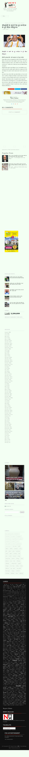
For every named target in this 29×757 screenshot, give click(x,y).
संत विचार (5, 686)
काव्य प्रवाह (22, 615)
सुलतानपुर (8, 693)
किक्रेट (14, 618)
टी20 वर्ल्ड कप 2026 (13, 631)
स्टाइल (17, 698)
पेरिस (7, 646)
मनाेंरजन (24, 659)
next (6, 500)
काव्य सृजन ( (19, 616)
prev (5, 500)
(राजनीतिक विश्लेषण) (6, 585)
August (6, 332)
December (7, 343)
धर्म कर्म (18, 636)
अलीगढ (7, 548)
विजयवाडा (24, 679)
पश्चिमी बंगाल (5, 644)
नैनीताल (4, 641)
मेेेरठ (17, 667)
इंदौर (6, 551)
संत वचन (24, 684)
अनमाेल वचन (5, 601)
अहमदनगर (17, 604)
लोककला (8, 678)
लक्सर (18, 673)
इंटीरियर (15, 608)
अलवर (24, 603)
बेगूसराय (20, 655)
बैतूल (15, 656)
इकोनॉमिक (6, 608)
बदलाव (25, 650)
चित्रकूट (12, 626)
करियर (15, 613)
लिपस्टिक (19, 677)
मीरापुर (17, 663)
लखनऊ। (4, 674)
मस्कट (21, 662)
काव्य (18, 615)
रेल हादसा (9, 673)
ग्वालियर (7, 625)
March (6, 339)
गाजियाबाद (18, 561)
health (15, 593)
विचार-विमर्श (20, 679)
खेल (14, 561)
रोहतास (14, 673)
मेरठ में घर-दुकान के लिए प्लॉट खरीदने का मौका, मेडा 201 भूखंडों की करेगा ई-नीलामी (17, 303)
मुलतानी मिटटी (22, 665)
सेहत (25, 693)
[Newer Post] (4, 146)
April (6, 337)
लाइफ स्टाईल (22, 675)
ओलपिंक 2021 (9, 611)
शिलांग (12, 683)
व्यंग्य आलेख (12, 682)
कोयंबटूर (17, 558)
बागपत (25, 651)
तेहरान (4, 635)
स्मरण (20, 698)
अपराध (20, 601)
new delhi (8, 543)
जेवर (13, 630)
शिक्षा (9, 683)
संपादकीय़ (4, 687)
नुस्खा (20, 640)
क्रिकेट (14, 620)
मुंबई (9, 665)
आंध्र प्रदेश (9, 606)
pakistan (19, 543)
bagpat (19, 536)
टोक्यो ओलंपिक (23, 631)
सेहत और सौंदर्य (14, 695)
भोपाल (23, 657)
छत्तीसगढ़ (7, 568)
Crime (22, 590)
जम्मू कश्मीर (14, 629)
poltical (10, 599)
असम (13, 604)
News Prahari (6, 29)
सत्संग (10, 686)
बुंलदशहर (22, 654)
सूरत (17, 693)
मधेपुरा (7, 659)
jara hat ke (20, 594)
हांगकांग (10, 702)
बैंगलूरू (11, 656)
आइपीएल (8, 605)
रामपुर (23, 670)
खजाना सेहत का (23, 620)
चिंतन (8, 626)
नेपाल (24, 640)
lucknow (8, 541)
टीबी (18, 631)
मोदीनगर (4, 668)
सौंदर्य (5, 698)
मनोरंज (9, 660)
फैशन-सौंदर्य (20, 650)
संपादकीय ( (12, 688)
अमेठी (19, 546)
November (7, 344)
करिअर (11, 613)
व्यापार (17, 682)
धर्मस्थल (4, 638)
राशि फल (12, 672)
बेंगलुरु (13, 655)
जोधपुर (17, 630)
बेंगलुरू (16, 655)
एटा (8, 610)
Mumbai (8, 536)
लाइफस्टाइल (5, 677)
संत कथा (15, 684)
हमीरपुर (21, 701)
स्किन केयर (12, 698)
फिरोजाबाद (16, 649)
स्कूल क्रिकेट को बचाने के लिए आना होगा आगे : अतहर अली (17, 290)
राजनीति (8, 670)
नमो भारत (4, 639)
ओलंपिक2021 (15, 611)
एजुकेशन (4, 610)
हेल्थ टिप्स (12, 703)
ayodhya (13, 536)
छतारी (19, 626)
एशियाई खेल (22, 610)
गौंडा (12, 624)
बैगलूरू (4, 656)
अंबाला (24, 601)
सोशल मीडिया (21, 697)
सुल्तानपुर (13, 693)
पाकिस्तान (10, 644)
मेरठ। (10, 667)
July (6, 333)
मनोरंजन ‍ (24, 660)
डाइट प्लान (10, 633)
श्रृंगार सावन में (7, 684)
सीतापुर (4, 693)
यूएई (7, 669)
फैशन (4, 650)
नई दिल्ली (18, 570)
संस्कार (19, 691)
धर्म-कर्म (22, 636)
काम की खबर (23, 614)
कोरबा (22, 558)
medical (23, 595)
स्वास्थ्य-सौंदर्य (17, 700)
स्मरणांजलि (24, 698)
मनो (5, 660)
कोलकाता (4, 620)
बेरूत (24, 655)
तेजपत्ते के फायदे (22, 634)
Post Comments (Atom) (13, 149)
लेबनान (4, 678)
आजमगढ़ (4, 606)
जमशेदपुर (23, 628)
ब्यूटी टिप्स (5, 657)
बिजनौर (23, 652)
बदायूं (8, 651)
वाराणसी (12, 678)
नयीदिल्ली (12, 573)
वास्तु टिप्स (9, 679)
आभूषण (14, 606)
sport (14, 600)
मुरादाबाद (16, 665)
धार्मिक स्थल (9, 638)
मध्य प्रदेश (12, 659)
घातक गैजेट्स (23, 625)
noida (13, 543)
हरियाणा (6, 702)
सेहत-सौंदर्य (8, 697)
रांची (3, 670)
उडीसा (11, 553)
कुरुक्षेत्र (19, 618)
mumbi (13, 541)
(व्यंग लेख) (13, 585)
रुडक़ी (25, 672)
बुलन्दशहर (4, 655)
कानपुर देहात (8, 558)
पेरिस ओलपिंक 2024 (13, 646)
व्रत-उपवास (21, 682)
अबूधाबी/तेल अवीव (5, 603)
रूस (5, 673)
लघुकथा (20, 674)
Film (4, 593)
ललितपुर (9, 675)
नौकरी (12, 641)
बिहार (4, 654)
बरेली (17, 651)
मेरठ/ (14, 667)
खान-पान (10, 621)
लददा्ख (25, 674)
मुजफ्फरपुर (17, 664)
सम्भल (13, 690)
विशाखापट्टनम (11, 680)
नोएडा (17, 573)
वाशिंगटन (21, 678)
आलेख (21, 606)
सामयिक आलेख (11, 692)
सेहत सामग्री (20, 696)
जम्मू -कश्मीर (12, 568)
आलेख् (25, 606)
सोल (16, 697)
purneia (15, 599)
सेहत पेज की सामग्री (13, 696)
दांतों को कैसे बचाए (15, 635)
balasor (11, 589)
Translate (13, 729)
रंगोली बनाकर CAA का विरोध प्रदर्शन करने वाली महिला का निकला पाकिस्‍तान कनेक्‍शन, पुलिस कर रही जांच (18, 164)
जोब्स (20, 630)
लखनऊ (22, 673)
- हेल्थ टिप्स (11, 584)
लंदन (5, 675)
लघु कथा (15, 674)
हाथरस (13, 702)
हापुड (20, 702)
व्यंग (3, 682)
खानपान (14, 621)
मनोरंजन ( (16, 662)
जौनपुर (23, 630)
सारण (16, 692)
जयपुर (6, 630)
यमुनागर (9, 668)
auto (18, 588)
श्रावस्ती (20, 683)
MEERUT (17, 533)
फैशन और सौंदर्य (9, 650)
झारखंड (4, 631)
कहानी (4, 614)
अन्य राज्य (14, 546)
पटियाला (23, 641)
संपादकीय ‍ (22, 687)
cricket (16, 590)
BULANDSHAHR (9, 533)
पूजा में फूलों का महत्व (16, 645)
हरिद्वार (25, 701)
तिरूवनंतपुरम (8, 570)
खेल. (25, 621)
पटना (19, 641)
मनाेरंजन (17, 659)
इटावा (14, 551)
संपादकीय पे (18, 688)
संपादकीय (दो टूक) (16, 687)
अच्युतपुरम (18, 600)
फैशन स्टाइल (15, 650)
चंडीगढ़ (17, 566)
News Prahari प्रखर (15, 746)
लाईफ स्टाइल (11, 677)
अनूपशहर (10, 601)
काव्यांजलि (5, 618)
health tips (22, 593)
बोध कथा (23, 656)
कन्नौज (4, 613)
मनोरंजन (14, 660)
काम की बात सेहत (12, 615)
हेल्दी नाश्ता (20, 703)
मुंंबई (12, 665)
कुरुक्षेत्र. (23, 618)
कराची (10, 556)
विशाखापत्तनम (16, 680)
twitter (18, 88)
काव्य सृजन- (24, 616)
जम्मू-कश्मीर (19, 629)
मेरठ (4, 667)
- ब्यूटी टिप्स (5, 584)
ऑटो (19, 553)
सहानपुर (23, 691)
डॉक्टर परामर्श (5, 634)
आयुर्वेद (17, 606)
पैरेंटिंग (18, 646)
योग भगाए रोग (12, 669)
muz (17, 541)
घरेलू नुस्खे (17, 625)
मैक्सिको (20, 667)
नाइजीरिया (9, 640)
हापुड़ (23, 702)
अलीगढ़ (11, 548)
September (7, 347)
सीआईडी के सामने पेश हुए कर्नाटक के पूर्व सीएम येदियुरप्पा (14, 23)
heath (4, 594)
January (6, 341)
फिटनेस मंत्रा (11, 649)
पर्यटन (17, 643)
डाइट (5, 633)
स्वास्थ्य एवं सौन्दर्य (11, 700)
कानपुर (19, 556)
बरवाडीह (12, 651)
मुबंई (5, 665)
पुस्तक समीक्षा (9, 645)
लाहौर (16, 677)
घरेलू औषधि (12, 625)
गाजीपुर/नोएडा (14, 563)
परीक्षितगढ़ (13, 643)
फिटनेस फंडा (5, 649)
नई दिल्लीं (18, 638)
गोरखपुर (7, 566)
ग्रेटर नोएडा (12, 566)
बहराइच (21, 651)
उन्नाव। (23, 609)
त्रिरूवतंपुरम (8, 635)
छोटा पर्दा (9, 628)
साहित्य (20, 692)
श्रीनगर (24, 683)
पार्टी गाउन (18, 644)
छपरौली (4, 628)
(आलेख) (16, 584)
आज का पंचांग (22, 605)
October (6, 346)
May (6, 336)
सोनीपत (13, 697)
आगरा (20, 548)
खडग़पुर (6, 621)
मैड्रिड (24, 667)
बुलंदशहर (16, 654)
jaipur (20, 538)
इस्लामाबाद (18, 551)
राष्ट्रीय (21, 672)
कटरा (7, 556)
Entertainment (12, 591)
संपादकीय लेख (5, 688)
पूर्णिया (22, 645)
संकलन (12, 684)
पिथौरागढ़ (23, 644)
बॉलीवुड (18, 656)
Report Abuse (7, 708)
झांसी (7, 631)
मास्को (13, 663)
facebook (24, 88)
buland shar (8, 538)
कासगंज (13, 558)
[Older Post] (24, 146)
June (6, 334)
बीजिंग (12, 654)
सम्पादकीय (8, 690)
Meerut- (15, 596)
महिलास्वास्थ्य (9, 663)
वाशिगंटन (16, 678)
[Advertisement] (14, 181)
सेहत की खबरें (21, 695)
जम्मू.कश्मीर (19, 568)
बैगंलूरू (8, 656)
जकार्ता (13, 628)
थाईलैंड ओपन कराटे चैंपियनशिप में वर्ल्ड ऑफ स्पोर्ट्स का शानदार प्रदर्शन (16, 284)
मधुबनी (4, 659)
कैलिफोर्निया (8, 619)
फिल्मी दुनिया (22, 649)
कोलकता (7, 561)
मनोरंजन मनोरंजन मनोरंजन (9, 662)
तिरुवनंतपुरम (11, 634)
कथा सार (23, 611)
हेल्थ (7, 703)
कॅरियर (4, 619)
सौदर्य (25, 697)
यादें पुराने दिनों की (18, 668)
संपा (13, 686)
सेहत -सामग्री (7, 695)
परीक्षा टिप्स (8, 643)
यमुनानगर (13, 668)
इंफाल (10, 551)
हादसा (17, 702)
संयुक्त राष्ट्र (20, 690)
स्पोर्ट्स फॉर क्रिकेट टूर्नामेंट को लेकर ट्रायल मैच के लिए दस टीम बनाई (16, 297)
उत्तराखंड (15, 553)
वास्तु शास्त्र (14, 679)
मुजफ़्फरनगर (12, 664)
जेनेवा (10, 630)
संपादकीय (18, 686)
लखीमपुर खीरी (10, 674)
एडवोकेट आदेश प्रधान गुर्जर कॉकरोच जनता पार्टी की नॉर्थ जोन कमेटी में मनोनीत (17, 277)
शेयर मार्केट (16, 683)
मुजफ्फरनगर (5, 664)
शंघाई (25, 682)
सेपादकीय (21, 693)
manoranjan (16, 595)
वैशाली (24, 680)
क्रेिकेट (17, 620)
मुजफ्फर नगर (22, 663)
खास (11, 561)
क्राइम (9, 620)
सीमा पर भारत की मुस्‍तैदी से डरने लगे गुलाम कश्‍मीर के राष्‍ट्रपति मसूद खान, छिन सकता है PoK (18, 156)
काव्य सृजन (10, 616)
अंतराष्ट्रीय (23, 600)
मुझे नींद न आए (23, 664)
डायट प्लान (23, 633)
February (7, 340)
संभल (5, 690)
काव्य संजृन (4, 616)
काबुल (18, 614)
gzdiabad (15, 538)
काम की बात (5, 615)
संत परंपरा (20, 684)
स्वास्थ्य (5, 700)
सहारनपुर (21, 573)
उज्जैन (7, 553)
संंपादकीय (9, 687)
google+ (12, 88)
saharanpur (8, 546)
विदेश (5, 680)
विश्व (20, 680)
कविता (23, 613)
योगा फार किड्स (18, 669)
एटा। (12, 610)
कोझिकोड (12, 619)
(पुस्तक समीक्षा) (22, 584)
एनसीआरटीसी (17, 610)
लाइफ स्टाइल (15, 675)
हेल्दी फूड (24, 703)
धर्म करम (14, 636)
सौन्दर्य (9, 698)
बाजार (6, 652)
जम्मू (3, 629)
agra (15, 588)
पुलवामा (4, 645)
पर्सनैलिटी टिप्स (22, 643)
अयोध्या (19, 603)
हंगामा (22, 700)
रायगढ (4, 672)
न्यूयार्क (16, 641)
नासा (17, 640)
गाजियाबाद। (8, 563)
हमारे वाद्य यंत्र (16, 701)
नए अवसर (23, 638)
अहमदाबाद (16, 548)
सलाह (7, 691)
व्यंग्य (7, 682)
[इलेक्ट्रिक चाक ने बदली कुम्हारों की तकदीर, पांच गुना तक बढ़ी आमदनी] (15, 474)
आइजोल (4, 605)
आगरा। (17, 605)
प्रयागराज (22, 646)
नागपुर (14, 640)
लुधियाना (23, 677)
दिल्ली (20, 635)
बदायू (5, 651)
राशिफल (16, 672)
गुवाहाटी (19, 563)
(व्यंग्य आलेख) (18, 585)
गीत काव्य (23, 623)
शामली (5, 683)
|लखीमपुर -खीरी (9, 588)
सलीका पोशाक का (13, 691)
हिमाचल (4, 703)
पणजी (4, 643)
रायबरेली (8, 672)
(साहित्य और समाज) (16, 586)
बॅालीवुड (9, 655)
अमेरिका (15, 603)
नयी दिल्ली (7, 573)
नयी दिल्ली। (23, 639)
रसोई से (23, 669)
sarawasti (5, 600)
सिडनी (24, 692)
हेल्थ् (16, 703)
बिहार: (8, 654)
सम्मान (16, 690)
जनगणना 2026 (17, 628)
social (10, 600)
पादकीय (14, 644)
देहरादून (13, 570)
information (9, 594)
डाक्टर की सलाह (16, 633)
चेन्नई (21, 566)
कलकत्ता (14, 556)
